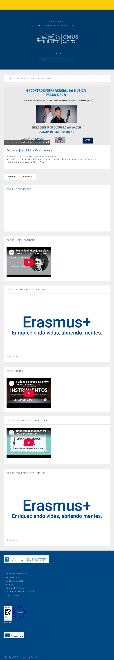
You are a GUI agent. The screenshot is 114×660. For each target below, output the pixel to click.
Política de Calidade (15, 588)
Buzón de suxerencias (16, 573)
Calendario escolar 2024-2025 (20, 591)
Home (9, 78)
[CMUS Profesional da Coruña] (57, 39)
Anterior (11, 176)
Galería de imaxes (14, 581)
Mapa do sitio (12, 595)
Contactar (57, 53)
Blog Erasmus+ (13, 356)
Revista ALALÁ (12, 577)
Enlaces (9, 584)
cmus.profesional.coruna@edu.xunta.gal (58, 25)
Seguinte (28, 176)
